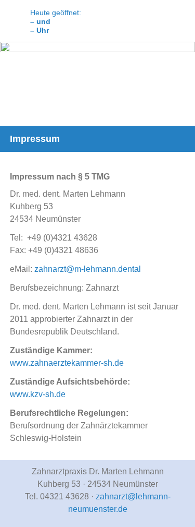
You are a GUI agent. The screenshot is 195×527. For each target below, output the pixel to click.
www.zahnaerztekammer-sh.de (67, 362)
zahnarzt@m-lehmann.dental (87, 269)
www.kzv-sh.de (38, 394)
